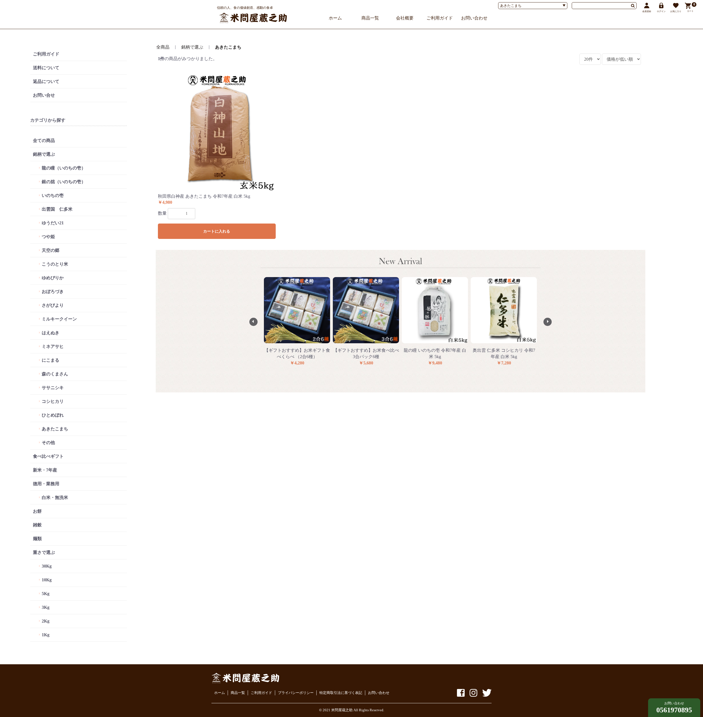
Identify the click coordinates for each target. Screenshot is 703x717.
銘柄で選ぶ (44, 154)
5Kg (45, 593)
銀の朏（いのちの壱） (64, 181)
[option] (297, 321)
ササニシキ (53, 387)
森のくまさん (55, 374)
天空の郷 (50, 250)
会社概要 (405, 18)
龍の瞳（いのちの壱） (64, 168)
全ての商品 (44, 140)
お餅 (37, 511)
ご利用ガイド (439, 18)
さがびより (53, 305)
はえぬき (50, 332)
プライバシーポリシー (296, 693)
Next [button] (547, 322)
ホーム (335, 18)
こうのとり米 (55, 264)
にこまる (50, 360)
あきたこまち (55, 428)
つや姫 (48, 236)
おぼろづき (53, 291)
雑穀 (37, 525)
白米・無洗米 (55, 497)
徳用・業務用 (46, 483)
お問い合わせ (474, 18)
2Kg (45, 621)
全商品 (162, 47)
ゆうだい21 (53, 223)
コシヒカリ (53, 401)
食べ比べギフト (48, 456)
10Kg (47, 579)
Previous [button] (253, 322)
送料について (46, 67)
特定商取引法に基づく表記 (340, 693)
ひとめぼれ (53, 415)
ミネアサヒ (53, 346)
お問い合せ (44, 95)
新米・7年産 (45, 470)
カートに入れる (216, 231)
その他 (48, 442)
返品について (46, 81)
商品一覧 (370, 18)
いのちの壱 (53, 195)
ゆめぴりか (53, 277)
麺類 (37, 538)
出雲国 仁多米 (57, 209)
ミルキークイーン (59, 319)
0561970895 (674, 710)
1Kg (45, 634)
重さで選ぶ (44, 552)
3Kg (45, 607)
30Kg (47, 566)
